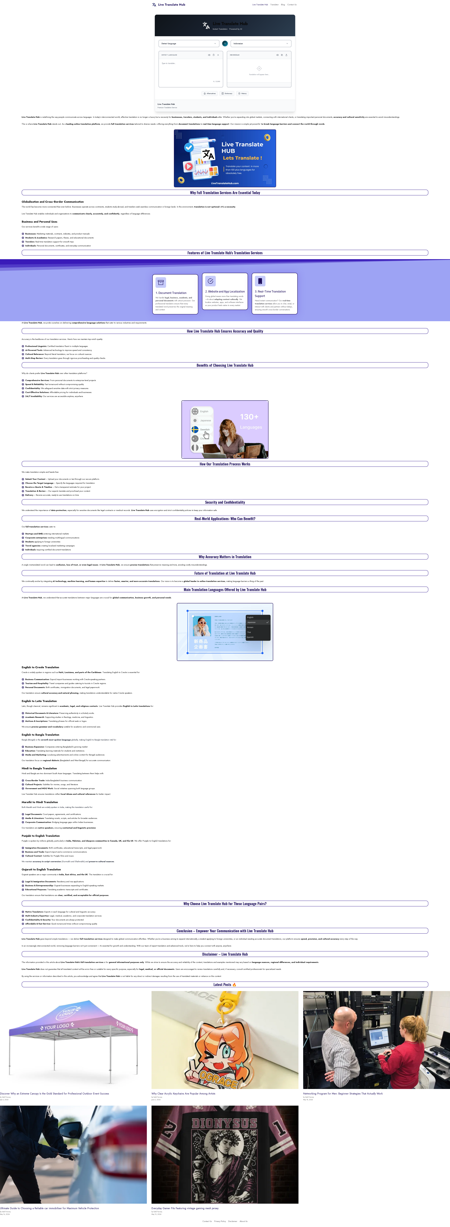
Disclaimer (232, 1221)
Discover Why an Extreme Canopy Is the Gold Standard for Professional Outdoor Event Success (54, 1093)
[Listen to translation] (277, 55)
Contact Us (292, 4)
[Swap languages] (225, 43)
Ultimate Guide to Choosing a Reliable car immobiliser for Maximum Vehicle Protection (49, 1208)
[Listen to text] (209, 55)
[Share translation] (286, 55)
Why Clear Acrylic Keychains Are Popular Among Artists (183, 1093)
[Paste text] (214, 55)
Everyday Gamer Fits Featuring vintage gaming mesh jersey (185, 1208)
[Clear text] (218, 55)
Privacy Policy (220, 1221)
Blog (283, 4)
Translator (274, 4)
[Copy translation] (282, 55)
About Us (244, 1221)
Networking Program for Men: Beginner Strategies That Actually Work (343, 1093)
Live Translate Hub (260, 4)
